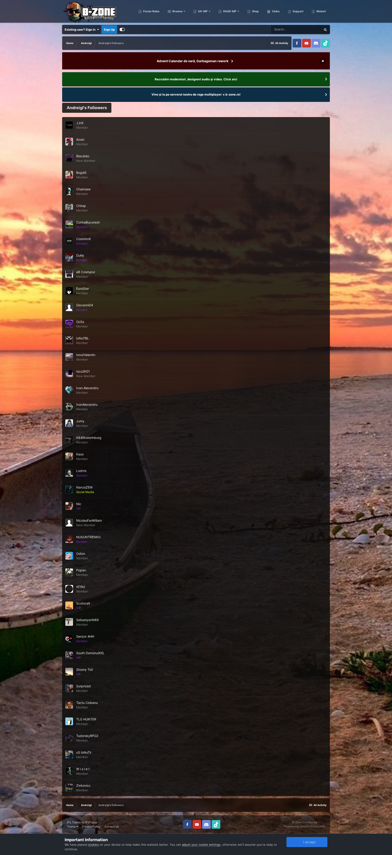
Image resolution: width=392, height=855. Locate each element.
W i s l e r (83, 769)
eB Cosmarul (85, 272)
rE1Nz (80, 587)
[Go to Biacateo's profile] (69, 158)
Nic (78, 504)
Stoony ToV (84, 669)
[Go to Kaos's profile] (69, 456)
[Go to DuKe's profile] (69, 257)
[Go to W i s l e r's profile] (69, 771)
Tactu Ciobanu (87, 703)
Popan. (81, 570)
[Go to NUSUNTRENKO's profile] (69, 539)
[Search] (325, 29)
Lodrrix (81, 471)
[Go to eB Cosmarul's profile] (69, 274)
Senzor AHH (85, 636)
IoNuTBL (82, 338)
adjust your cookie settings (201, 844)
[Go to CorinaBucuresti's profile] (69, 224)
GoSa (80, 322)
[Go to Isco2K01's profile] (69, 373)
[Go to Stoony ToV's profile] (69, 672)
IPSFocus (91, 822)
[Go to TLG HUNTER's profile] (69, 721)
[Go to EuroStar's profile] (69, 291)
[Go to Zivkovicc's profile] (69, 787)
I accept (308, 842)
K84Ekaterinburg (88, 438)
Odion (80, 553)
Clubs (275, 11)
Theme (71, 826)
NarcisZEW (84, 487)
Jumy (80, 421)
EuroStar (82, 288)
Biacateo (82, 156)
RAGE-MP (229, 11)
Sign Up (109, 29)
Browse (177, 11)
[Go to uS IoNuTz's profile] (69, 754)
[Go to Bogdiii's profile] (69, 175)
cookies (93, 844)
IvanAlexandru (87, 404)
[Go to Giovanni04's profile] (69, 307)
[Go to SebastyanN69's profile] (69, 622)
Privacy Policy (91, 826)
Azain (80, 139)
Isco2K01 (83, 371)
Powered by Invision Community (304, 826)
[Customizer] (122, 29)
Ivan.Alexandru (87, 388)
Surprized (83, 686)
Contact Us (112, 826)
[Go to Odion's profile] (69, 556)
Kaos (79, 454)
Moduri (321, 11)
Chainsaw (83, 189)
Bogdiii (81, 172)
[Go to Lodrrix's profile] (69, 473)
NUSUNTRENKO (88, 537)
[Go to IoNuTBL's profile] (69, 340)
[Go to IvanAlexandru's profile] (69, 406)
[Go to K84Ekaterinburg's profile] (69, 440)
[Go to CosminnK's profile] (69, 241)
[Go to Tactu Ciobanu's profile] (69, 705)
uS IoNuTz (83, 752)
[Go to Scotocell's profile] (69, 605)
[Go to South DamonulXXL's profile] (69, 655)
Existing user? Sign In (81, 29)
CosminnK (83, 239)
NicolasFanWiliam (89, 520)
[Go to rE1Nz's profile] (69, 589)
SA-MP (202, 11)
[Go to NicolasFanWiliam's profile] (69, 522)
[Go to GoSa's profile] (69, 324)
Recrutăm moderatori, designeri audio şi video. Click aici (196, 79)
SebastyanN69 (87, 620)
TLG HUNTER (86, 719)
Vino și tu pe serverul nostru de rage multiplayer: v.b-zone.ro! (196, 94)
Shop (255, 11)
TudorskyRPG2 (87, 736)
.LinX (79, 123)
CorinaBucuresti (88, 222)
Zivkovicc (83, 785)
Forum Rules (150, 11)
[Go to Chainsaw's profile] (69, 191)
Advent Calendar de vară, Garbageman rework (192, 61)
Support (298, 11)
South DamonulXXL (90, 653)
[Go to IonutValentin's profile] (69, 357)
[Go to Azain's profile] (69, 141)
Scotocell (83, 603)
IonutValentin (85, 355)
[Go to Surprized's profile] (69, 688)
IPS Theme (74, 822)
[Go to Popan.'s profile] (69, 572)
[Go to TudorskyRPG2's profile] (69, 738)
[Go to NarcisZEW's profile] (69, 489)
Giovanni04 (84, 305)
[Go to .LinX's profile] (69, 125)
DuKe (80, 255)
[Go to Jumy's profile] (69, 423)
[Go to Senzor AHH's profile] (69, 638)
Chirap (81, 206)
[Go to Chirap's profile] (69, 208)
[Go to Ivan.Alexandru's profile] (69, 390)
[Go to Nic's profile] (69, 506)
